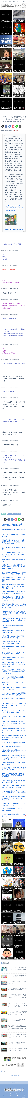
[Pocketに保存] (13, 126)
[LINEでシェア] (16, 126)
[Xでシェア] (2, 126)
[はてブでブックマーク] (9, 126)
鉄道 (20, 513)
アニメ (9, 513)
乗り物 (15, 513)
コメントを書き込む (14, 1075)
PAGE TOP (14, 1082)
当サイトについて (14, 1093)
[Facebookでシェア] (6, 126)
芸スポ (4, 513)
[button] (20, 126)
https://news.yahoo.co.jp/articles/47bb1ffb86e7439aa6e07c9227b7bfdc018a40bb (14, 208)
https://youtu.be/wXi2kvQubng (14, 229)
